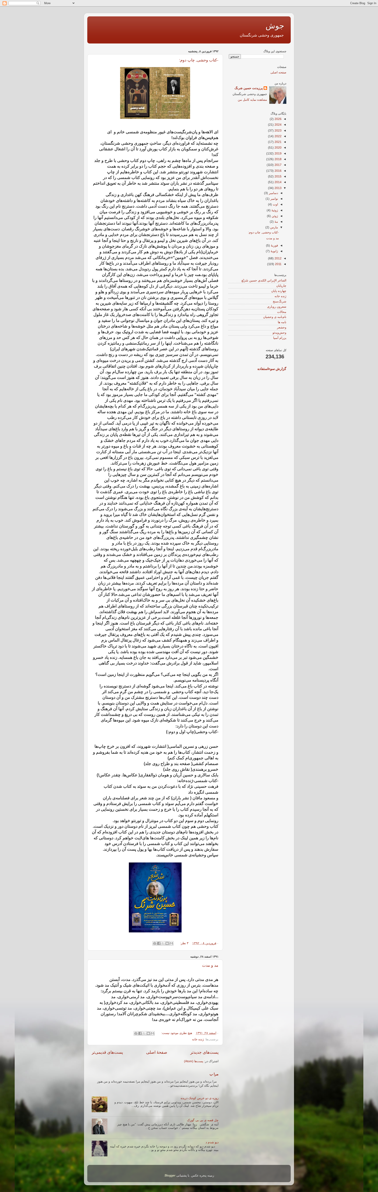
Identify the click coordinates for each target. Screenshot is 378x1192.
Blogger (170, 1175)
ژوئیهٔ (274, 210)
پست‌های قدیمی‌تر (107, 1052)
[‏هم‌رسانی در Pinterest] (154, 943)
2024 (278, 124)
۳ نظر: (184, 943)
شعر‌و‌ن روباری (276, 306)
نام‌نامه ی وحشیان (274, 317)
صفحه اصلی (278, 72)
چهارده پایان (278, 291)
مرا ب (214, 1074)
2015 (278, 176)
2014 (278, 182)
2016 (278, 170)
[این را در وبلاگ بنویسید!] (167, 943)
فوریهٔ (274, 245)
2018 (278, 159)
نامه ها (282, 322)
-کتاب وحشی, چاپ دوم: (198, 60)
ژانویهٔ (274, 251)
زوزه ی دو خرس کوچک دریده (200, 1098)
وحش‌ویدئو (279, 332)
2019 (278, 153)
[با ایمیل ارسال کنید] (171, 943)
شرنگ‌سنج (279, 301)
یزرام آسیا (279, 338)
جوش (275, 25)
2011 (278, 264)
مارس (273, 227)
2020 (278, 147)
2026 (278, 119)
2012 (278, 258)
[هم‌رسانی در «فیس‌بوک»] (159, 943)
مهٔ (276, 221)
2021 (278, 142)
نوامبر (274, 198)
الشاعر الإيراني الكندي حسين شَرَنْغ (264, 280)
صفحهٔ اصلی (156, 1052)
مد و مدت (210, 965)
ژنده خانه (198, 1039)
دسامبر (273, 193)
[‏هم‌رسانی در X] (163, 943)
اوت (275, 204)
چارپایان (281, 285)
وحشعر (281, 327)
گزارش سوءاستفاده (271, 369)
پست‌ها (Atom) (193, 1061)
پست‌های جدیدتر (204, 1052)
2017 (278, 165)
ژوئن (274, 216)
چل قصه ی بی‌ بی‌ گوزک (203, 1120)
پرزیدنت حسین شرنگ (248, 88)
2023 (278, 130)
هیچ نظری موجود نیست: (176, 1033)
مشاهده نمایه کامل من (252, 99)
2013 (278, 188)
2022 (278, 136)
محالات (281, 312)
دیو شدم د (212, 1142)
